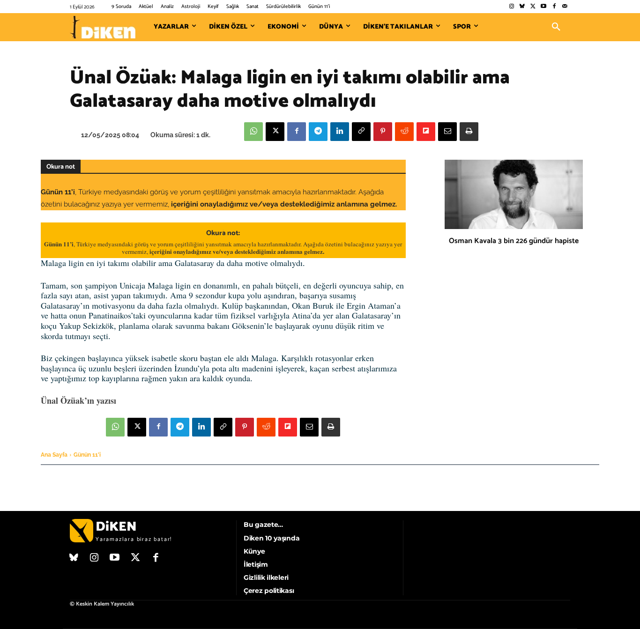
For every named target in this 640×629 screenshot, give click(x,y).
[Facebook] (554, 6)
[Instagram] (511, 6)
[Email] (447, 131)
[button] (556, 27)
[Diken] (102, 27)
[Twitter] (533, 6)
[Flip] (426, 131)
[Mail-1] (564, 6)
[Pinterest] (382, 131)
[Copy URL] (361, 131)
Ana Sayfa (54, 454)
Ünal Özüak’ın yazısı (78, 400)
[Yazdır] (469, 131)
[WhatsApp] (253, 131)
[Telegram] (318, 131)
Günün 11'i (87, 454)
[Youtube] (543, 6)
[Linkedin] (339, 131)
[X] (275, 131)
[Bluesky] (522, 6)
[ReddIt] (404, 131)
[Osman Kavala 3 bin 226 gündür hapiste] (514, 194)
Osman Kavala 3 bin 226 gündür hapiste (514, 241)
